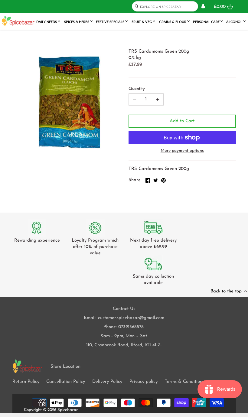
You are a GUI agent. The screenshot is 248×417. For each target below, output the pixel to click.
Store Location (65, 366)
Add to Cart (182, 121)
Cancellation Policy (65, 382)
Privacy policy (143, 382)
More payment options (182, 150)
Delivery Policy (107, 382)
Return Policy (25, 382)
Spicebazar (67, 410)
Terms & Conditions (184, 382)
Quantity (137, 89)
